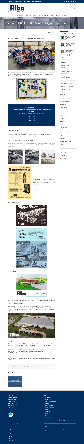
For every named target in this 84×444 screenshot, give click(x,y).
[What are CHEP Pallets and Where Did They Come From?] (62, 43)
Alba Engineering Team (65, 98)
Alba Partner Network (65, 101)
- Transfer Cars (47, 411)
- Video (9, 431)
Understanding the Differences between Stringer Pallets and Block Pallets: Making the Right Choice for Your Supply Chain (69, 53)
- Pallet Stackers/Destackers (50, 401)
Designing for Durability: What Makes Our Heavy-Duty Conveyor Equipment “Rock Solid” (68, 88)
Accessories (63, 95)
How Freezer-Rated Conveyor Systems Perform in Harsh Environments (67, 72)
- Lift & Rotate (47, 409)
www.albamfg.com (35, 352)
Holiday (62, 121)
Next (53, 32)
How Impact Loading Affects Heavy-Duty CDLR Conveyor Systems (67, 66)
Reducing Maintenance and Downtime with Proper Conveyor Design (67, 77)
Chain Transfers (64, 107)
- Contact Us (11, 440)
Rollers (62, 144)
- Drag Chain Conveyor (48, 405)
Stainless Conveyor (65, 149)
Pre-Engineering (64, 138)
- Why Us (10, 433)
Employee (50, 358)
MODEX (62, 124)
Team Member (64, 155)
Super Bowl (63, 152)
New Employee (64, 127)
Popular (64, 33)
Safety (62, 147)
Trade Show (63, 158)
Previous (49, 32)
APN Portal (10, 1)
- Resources (10, 438)
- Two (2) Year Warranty (13, 423)
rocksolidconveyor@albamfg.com (34, 1)
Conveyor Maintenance (65, 115)
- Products (10, 420)
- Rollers (45, 415)
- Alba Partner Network (13, 425)
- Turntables (46, 403)
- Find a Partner (11, 427)
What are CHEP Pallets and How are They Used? (70, 37)
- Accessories (47, 417)
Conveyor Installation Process (67, 113)
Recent (72, 33)
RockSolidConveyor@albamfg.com (15, 352)
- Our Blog (10, 436)
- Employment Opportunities (14, 429)
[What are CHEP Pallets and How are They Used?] (62, 36)
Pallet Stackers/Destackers (66, 132)
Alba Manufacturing (12, 358)
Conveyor (63, 110)
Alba (35, 358)
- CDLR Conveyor (47, 397)
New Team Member (65, 130)
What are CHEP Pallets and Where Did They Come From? (70, 44)
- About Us (10, 434)
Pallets (62, 135)
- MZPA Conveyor (47, 413)
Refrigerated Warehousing (66, 141)
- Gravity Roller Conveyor (49, 407)
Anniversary (30, 358)
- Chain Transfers (47, 399)
